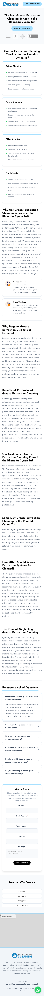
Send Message (22, 862)
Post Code (22, 836)
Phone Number (22, 826)
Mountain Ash (22, 905)
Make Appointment (32, 4)
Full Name (22, 806)
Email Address (22, 816)
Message (22, 847)
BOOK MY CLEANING (22, 28)
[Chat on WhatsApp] (38, 989)
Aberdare (22, 896)
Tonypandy (22, 891)
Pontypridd (22, 901)
